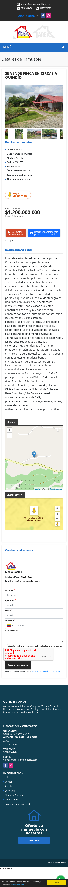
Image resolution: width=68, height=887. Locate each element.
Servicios (10, 790)
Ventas (8, 781)
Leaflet (37, 488)
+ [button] (10, 430)
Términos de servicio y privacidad (45, 671)
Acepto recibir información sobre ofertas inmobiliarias (35, 645)
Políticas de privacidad (17, 804)
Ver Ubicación (32, 517)
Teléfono (10, 620)
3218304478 (26, 8)
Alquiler (9, 786)
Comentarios (11, 630)
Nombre (10, 590)
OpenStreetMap (55, 488)
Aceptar (56, 882)
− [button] (10, 435)
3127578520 (45, 8)
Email (8, 610)
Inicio (8, 777)
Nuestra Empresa (14, 795)
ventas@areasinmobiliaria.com (26, 581)
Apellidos (10, 600)
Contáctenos (12, 799)
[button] (60, 87)
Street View (20, 195)
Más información (17, 884)
